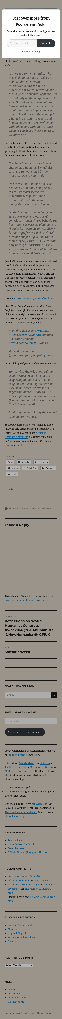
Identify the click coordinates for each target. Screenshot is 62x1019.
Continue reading (31, 51)
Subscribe (46, 43)
